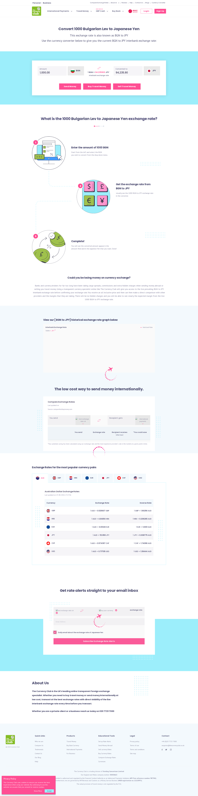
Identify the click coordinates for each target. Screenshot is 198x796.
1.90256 (144, 511)
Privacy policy (134, 741)
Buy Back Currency (73, 745)
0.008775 (143, 535)
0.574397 (101, 543)
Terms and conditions (137, 749)
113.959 (103, 535)
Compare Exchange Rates (99, 3)
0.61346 (102, 527)
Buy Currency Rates (104, 753)
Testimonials (39, 749)
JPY (126, 35)
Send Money (70, 86)
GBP (59, 478)
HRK (75, 478)
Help (131, 3)
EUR (91, 478)
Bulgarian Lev (83, 118)
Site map (133, 753)
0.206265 (143, 519)
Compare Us (39, 745)
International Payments (58, 11)
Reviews (124, 3)
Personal (37, 3)
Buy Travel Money (97, 86)
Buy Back (116, 11)
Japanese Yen (115, 118)
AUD (42, 478)
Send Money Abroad (105, 745)
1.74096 (144, 543)
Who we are (39, 741)
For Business (71, 753)
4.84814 (102, 519)
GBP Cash (100, 10)
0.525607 (101, 511)
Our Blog (38, 757)
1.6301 (145, 527)
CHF (124, 478)
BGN (117, 35)
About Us (114, 3)
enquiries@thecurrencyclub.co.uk (173, 745)
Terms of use (134, 745)
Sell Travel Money (127, 86)
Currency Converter (158, 3)
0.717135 (101, 551)
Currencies (102, 761)
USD (140, 478)
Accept (49, 791)
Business (47, 3)
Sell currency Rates (104, 749)
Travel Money (82, 11)
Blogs (147, 3)
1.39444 (143, 551)
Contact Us (139, 3)
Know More (38, 791)
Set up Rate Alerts (104, 741)
